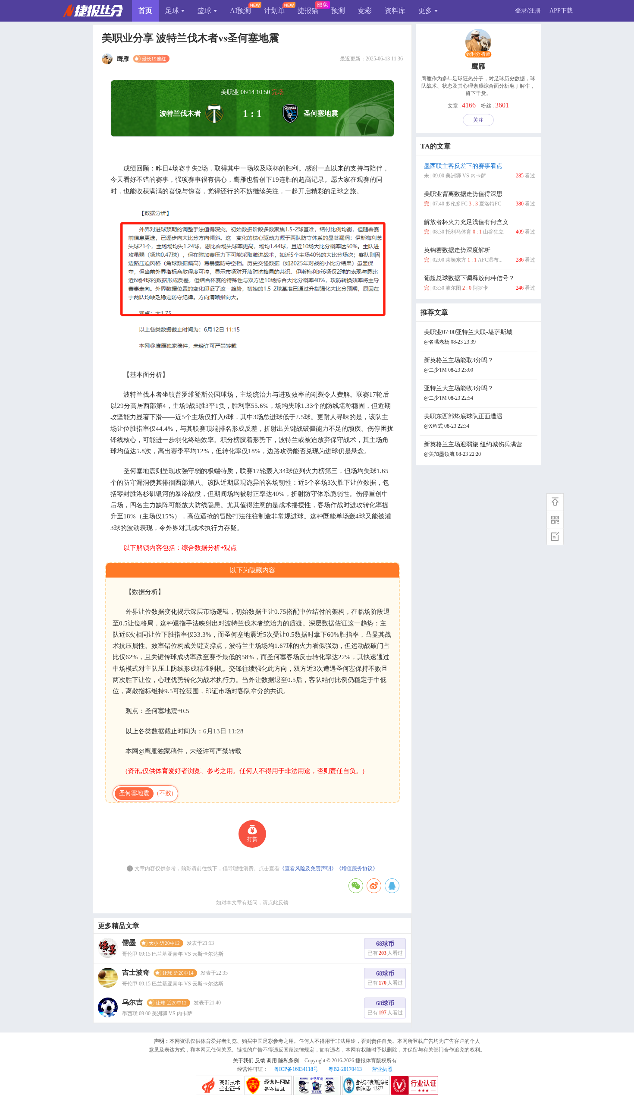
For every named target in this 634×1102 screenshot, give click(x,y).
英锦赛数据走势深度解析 (479, 255)
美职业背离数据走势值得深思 (479, 199)
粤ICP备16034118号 (296, 1069)
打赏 (252, 839)
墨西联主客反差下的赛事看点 (479, 171)
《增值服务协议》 (357, 868)
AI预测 (240, 10)
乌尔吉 (132, 1002)
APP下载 (561, 10)
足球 (172, 10)
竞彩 (365, 10)
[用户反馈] (555, 536)
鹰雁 (478, 66)
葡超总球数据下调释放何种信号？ (479, 283)
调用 (272, 1061)
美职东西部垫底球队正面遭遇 (463, 421)
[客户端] (555, 519)
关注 (478, 120)
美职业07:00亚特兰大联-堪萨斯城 (468, 337)
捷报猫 (308, 10)
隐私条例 (288, 1061)
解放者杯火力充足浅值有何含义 (479, 227)
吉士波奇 (136, 972)
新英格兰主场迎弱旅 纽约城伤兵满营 (473, 449)
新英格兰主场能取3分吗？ (458, 365)
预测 (338, 10)
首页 (145, 10)
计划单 (274, 10)
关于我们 (243, 1061)
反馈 (260, 1061)
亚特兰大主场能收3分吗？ (458, 393)
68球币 (385, 948)
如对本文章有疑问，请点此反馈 (252, 903)
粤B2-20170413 (345, 1069)
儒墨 (129, 942)
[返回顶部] (555, 502)
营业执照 (382, 1069)
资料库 (395, 10)
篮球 (204, 10)
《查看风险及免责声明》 (307, 868)
